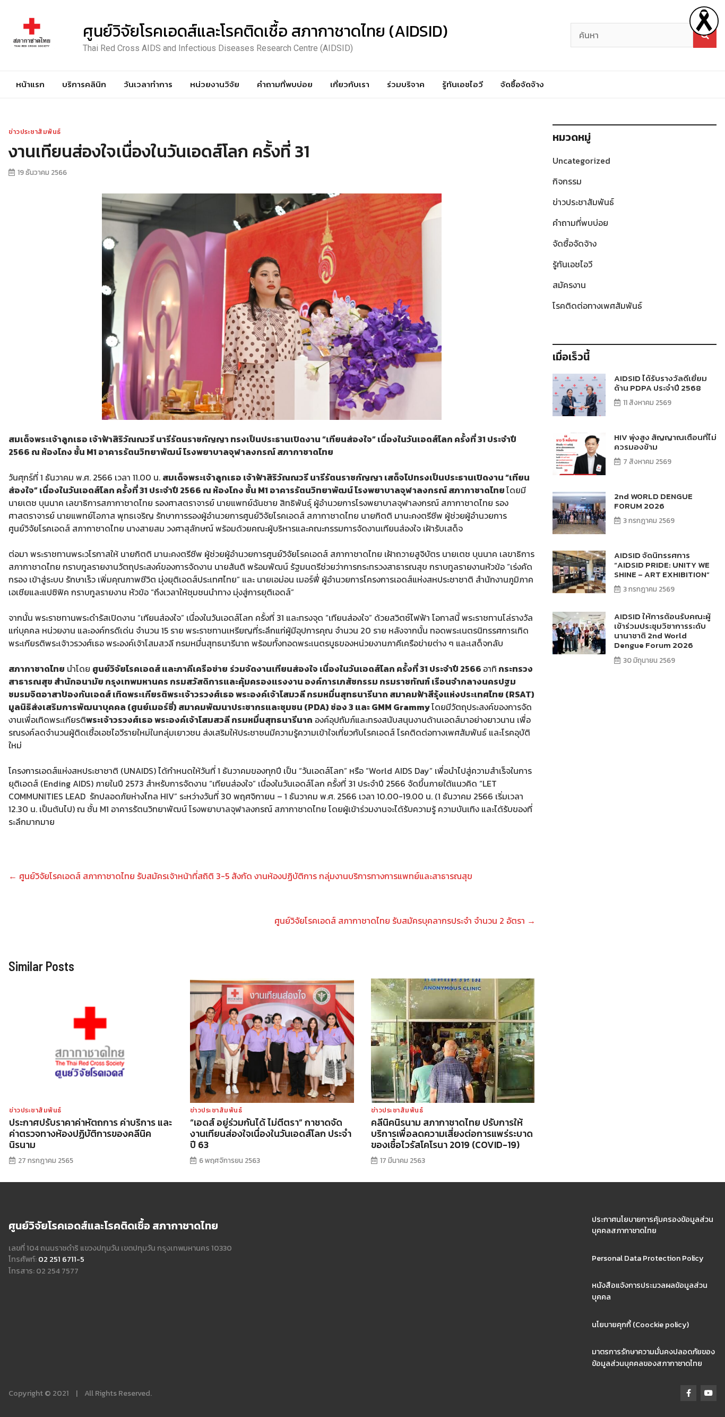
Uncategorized (581, 160)
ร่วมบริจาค (406, 84)
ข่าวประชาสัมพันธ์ (34, 132)
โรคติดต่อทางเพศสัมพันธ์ (597, 305)
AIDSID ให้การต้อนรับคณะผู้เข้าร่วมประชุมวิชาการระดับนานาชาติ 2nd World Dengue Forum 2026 (662, 631)
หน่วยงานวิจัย (214, 84)
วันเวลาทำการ (148, 84)
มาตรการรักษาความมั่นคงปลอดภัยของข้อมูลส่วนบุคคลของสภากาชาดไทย (653, 1357)
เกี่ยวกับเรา (349, 84)
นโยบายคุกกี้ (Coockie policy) (640, 1324)
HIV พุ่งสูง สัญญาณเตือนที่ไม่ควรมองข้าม (665, 442)
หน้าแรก (30, 84)
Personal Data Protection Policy (648, 1258)
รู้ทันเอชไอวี (462, 84)
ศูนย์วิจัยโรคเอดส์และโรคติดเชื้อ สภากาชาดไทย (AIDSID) (265, 31)
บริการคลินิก (84, 84)
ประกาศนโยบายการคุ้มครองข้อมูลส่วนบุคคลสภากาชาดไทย (652, 1225)
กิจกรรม (567, 181)
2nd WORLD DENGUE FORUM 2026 (653, 501)
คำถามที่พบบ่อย (285, 84)
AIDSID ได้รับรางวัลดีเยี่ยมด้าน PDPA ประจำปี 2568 (660, 383)
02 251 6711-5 (61, 1259)
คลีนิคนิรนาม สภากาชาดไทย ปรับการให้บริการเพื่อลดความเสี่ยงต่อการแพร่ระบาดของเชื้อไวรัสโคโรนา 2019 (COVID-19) (452, 1134)
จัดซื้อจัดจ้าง (522, 84)
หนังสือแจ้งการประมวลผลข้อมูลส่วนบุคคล (649, 1291)
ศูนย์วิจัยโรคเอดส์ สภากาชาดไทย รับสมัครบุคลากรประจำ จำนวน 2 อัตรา (405, 920)
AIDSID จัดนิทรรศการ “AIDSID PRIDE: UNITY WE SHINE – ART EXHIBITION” (662, 564)
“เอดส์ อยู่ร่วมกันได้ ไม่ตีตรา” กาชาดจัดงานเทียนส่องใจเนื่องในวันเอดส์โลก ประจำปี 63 (270, 1134)
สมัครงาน (569, 285)
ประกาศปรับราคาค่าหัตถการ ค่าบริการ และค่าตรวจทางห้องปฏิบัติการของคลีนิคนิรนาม (90, 1134)
